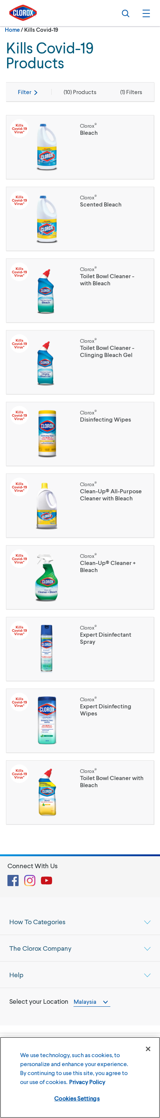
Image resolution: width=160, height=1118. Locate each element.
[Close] (148, 1049)
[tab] (80, 922)
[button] (145, 13)
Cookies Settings (77, 1098)
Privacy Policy (87, 1081)
